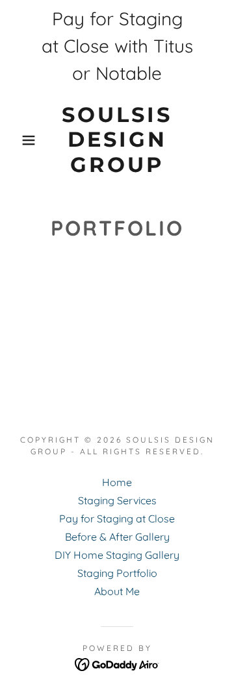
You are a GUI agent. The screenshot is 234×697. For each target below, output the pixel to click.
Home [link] (117, 482)
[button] (19, 140)
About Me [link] (117, 591)
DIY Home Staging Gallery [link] (117, 554)
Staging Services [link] (117, 500)
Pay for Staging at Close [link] (117, 518)
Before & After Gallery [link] (117, 536)
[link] (117, 140)
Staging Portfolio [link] (117, 573)
